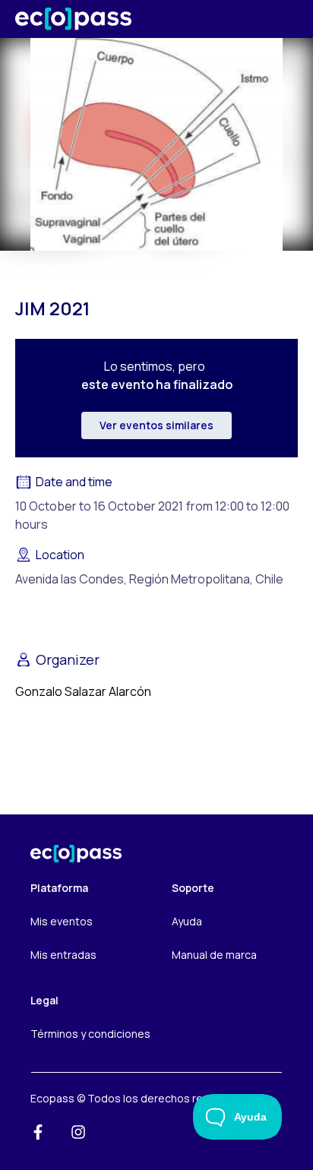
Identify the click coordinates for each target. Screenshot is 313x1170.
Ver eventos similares (156, 425)
